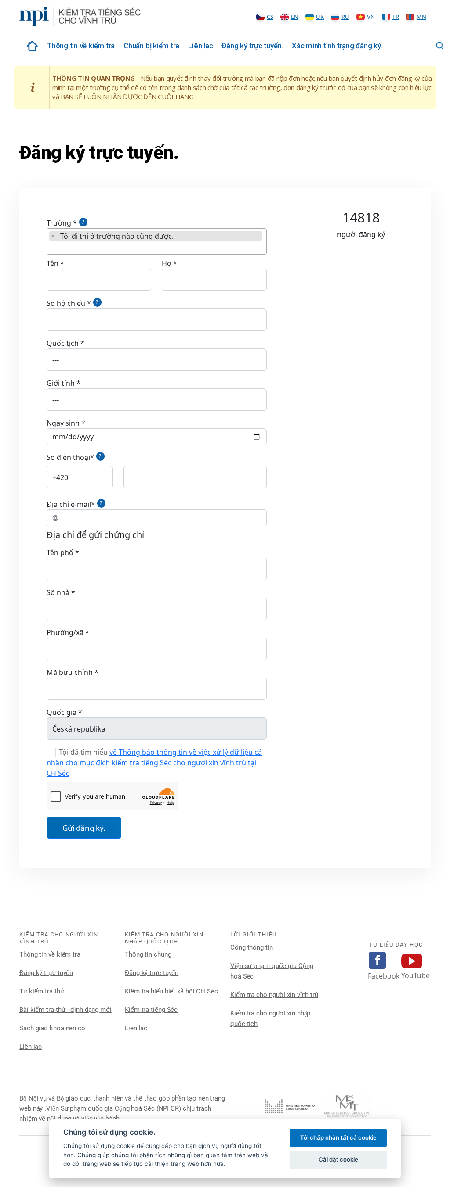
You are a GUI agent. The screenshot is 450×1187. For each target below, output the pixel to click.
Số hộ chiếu (66, 303)
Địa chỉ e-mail (69, 504)
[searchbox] (51, 248)
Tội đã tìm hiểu (83, 752)
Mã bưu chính (70, 672)
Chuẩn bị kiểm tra (151, 45)
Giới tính (61, 383)
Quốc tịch (63, 343)
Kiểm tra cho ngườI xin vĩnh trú (274, 995)
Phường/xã (65, 632)
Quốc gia (61, 712)
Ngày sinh (63, 423)
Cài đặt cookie (338, 1159)
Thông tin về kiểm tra (81, 45)
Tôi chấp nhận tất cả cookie (338, 1137)
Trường (59, 223)
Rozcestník (31, 46)
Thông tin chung (148, 954)
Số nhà (58, 592)
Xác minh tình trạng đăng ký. (337, 45)
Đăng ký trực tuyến (46, 973)
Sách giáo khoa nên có (52, 1028)
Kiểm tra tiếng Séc (151, 1010)
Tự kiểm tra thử (41, 991)
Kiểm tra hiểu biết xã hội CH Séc (171, 991)
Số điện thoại (68, 457)
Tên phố (60, 552)
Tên (52, 263)
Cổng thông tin (251, 947)
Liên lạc (200, 45)
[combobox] (157, 241)
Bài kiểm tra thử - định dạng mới (65, 1010)
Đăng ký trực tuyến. (252, 45)
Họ (166, 263)
